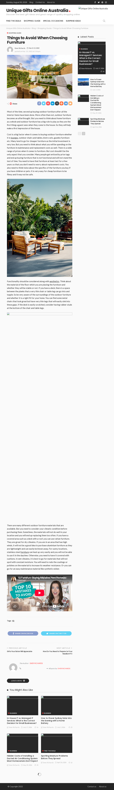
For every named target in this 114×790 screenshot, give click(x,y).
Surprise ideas (73, 20)
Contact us (40, 2)
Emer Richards (20, 48)
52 (71, 762)
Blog (31, 2)
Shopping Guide (32, 20)
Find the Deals (13, 20)
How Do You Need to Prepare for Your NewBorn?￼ (57, 652)
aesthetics (54, 281)
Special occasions (53, 20)
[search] (104, 20)
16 (37, 727)
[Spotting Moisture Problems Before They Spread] (56, 743)
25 (71, 727)
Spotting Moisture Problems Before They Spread (54, 757)
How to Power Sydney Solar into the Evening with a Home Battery (56, 721)
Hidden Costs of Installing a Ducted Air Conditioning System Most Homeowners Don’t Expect (22, 758)
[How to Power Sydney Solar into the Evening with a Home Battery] (56, 705)
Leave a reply (17, 681)
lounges (14, 137)
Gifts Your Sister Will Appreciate (19, 651)
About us (51, 2)
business (13, 713)
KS (13, 621)
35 (37, 765)
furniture (25, 552)
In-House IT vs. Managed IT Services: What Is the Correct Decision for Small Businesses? (22, 721)
